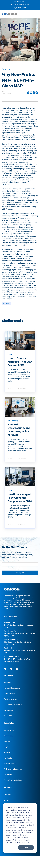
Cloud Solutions (9, 693)
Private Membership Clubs (13, 780)
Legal (6, 747)
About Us (7, 800)
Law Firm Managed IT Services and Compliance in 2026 (20, 498)
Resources (7, 795)
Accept (26, 847)
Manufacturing (9, 730)
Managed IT (8, 682)
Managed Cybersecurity (12, 688)
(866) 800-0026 (21, 7)
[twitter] (5, 669)
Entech (4, 92)
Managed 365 (9, 710)
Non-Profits (8, 758)
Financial (7, 752)
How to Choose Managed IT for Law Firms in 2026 (20, 362)
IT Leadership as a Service (13, 705)
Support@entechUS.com (21, 4)
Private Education (10, 763)
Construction (8, 736)
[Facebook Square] (17, 669)
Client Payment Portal (20, 2)
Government (8, 774)
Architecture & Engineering (13, 769)
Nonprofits (6, 303)
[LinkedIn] (11, 669)
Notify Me (20, 572)
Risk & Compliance (10, 699)
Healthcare (7, 741)
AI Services (8, 716)
